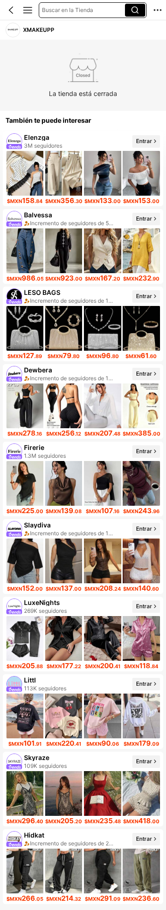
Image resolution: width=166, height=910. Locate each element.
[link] (13, 30)
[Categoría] (27, 10)
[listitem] (83, 169)
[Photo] (14, 141)
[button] (11, 10)
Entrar (144, 141)
